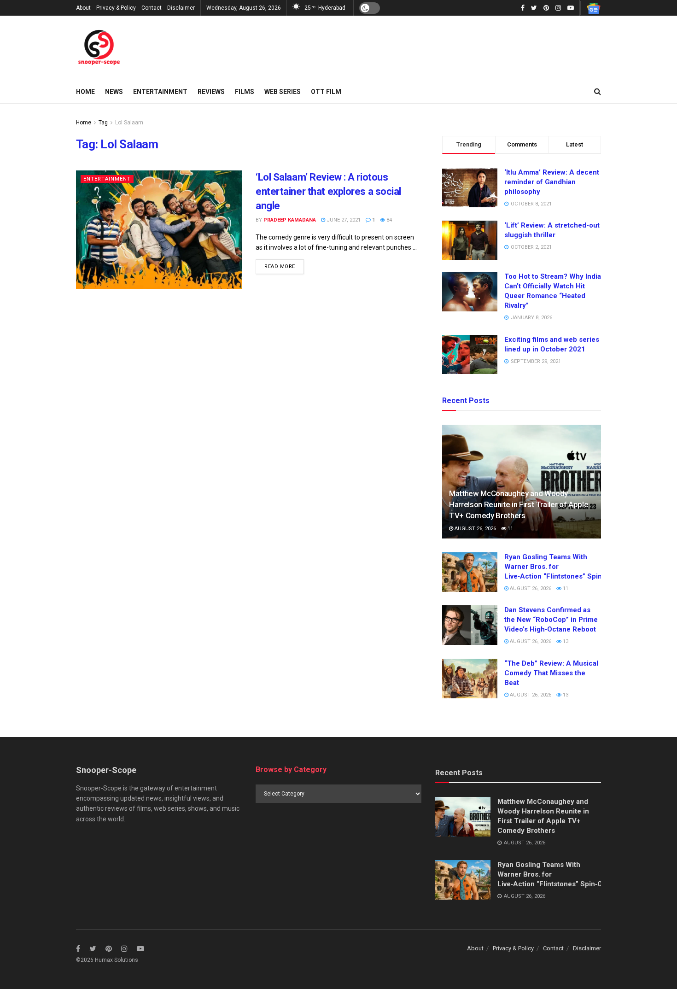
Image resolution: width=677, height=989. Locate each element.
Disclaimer (181, 8)
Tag (103, 122)
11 (509, 529)
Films (244, 91)
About (83, 8)
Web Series (282, 91)
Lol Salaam (129, 122)
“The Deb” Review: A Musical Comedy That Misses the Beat (551, 673)
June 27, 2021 (343, 220)
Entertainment (160, 91)
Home (85, 91)
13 (564, 641)
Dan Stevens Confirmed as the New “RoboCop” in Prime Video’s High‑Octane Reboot (551, 619)
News (114, 91)
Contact (151, 8)
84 (388, 220)
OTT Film (326, 91)
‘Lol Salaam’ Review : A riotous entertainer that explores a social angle (328, 191)
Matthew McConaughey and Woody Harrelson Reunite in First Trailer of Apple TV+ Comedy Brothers (518, 504)
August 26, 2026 (474, 529)
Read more (279, 266)
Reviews (211, 91)
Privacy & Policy (116, 8)
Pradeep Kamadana (289, 220)
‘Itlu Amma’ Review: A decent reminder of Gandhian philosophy (551, 182)
